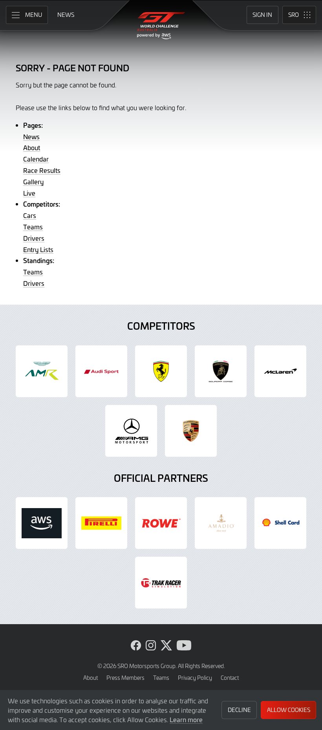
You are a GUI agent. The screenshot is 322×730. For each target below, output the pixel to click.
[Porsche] (191, 431)
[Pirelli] (101, 523)
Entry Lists (38, 249)
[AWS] (42, 523)
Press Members (125, 677)
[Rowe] (161, 523)
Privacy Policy (195, 677)
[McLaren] (280, 371)
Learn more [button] (186, 719)
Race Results (41, 170)
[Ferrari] (161, 371)
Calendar (36, 158)
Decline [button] (239, 710)
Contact (230, 677)
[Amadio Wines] (221, 523)
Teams (33, 226)
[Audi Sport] (101, 371)
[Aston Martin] (42, 371)
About (31, 147)
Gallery (33, 181)
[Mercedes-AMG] (131, 431)
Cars (29, 215)
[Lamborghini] (221, 371)
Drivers (33, 238)
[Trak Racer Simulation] (161, 582)
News (31, 136)
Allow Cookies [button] (288, 710)
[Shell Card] (280, 523)
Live (29, 193)
